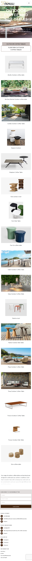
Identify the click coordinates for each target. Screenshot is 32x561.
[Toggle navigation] (29, 3)
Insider (2, 553)
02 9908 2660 (7, 516)
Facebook (6, 542)
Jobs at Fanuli (4, 557)
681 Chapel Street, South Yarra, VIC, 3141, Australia (15, 530)
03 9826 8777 (7, 527)
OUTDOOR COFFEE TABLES (16, 44)
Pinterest (6, 545)
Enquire (5, 521)
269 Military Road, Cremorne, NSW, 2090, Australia (15, 518)
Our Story (3, 551)
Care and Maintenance (6, 555)
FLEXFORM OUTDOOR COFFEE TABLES (16, 48)
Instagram (6, 539)
